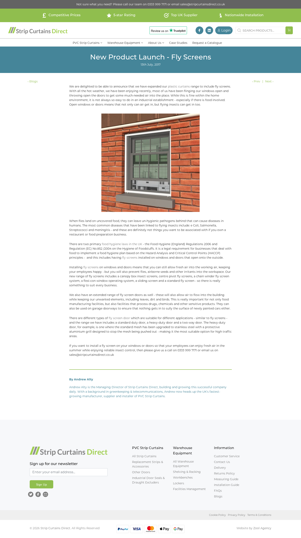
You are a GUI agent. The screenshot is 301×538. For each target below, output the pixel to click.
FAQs (218, 491)
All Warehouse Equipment (183, 464)
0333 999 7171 (157, 4)
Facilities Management (189, 489)
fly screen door (120, 318)
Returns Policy (224, 473)
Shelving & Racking (187, 472)
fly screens (130, 257)
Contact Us (222, 462)
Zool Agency (262, 528)
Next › (269, 81)
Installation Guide (226, 485)
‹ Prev (256, 81)
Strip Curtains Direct (55, 528)
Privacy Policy (236, 514)
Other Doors (141, 472)
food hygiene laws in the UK (122, 244)
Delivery (220, 468)
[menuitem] (87, 42)
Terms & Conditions (259, 514)
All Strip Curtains (144, 456)
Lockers (178, 483)
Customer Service (227, 456)
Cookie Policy (217, 514)
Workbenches (183, 477)
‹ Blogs (33, 81)
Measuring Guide (226, 479)
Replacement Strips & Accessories (147, 464)
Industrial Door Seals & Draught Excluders (148, 480)
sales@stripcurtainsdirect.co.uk (202, 4)
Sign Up (41, 484)
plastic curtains (179, 86)
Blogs (218, 496)
